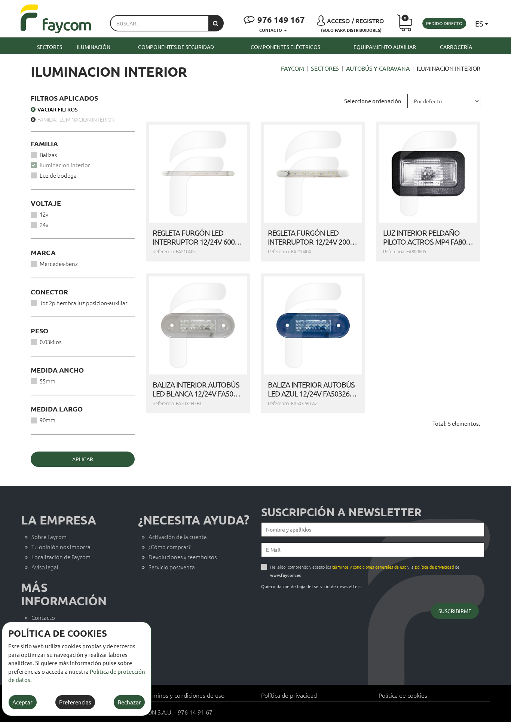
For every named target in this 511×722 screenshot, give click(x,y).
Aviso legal (44, 567)
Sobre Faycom (49, 537)
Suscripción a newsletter (341, 512)
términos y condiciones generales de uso (369, 567)
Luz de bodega (58, 175)
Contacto (43, 617)
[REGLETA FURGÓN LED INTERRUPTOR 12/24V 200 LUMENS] (313, 174)
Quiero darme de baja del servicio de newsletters (311, 586)
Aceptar (22, 702)
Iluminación (93, 46)
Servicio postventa (172, 567)
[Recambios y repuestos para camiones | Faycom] (56, 19)
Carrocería (456, 46)
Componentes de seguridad (176, 46)
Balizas (48, 155)
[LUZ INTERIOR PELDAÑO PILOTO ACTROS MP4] (428, 174)
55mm (47, 381)
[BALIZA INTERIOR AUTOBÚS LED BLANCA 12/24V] (198, 325)
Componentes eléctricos (285, 46)
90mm (47, 420)
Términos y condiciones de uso (184, 695)
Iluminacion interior (65, 165)
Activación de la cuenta (178, 537)
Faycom (292, 68)
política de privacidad (434, 567)
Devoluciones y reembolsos (183, 557)
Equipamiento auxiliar (385, 46)
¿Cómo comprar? (170, 547)
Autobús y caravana (378, 68)
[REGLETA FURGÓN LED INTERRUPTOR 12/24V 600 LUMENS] (198, 174)
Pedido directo (444, 23)
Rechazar (129, 702)
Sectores (49, 46)
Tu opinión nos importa (61, 547)
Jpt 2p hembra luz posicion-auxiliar (84, 303)
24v (44, 225)
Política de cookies (403, 695)
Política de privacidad (289, 695)
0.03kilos (50, 342)
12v (44, 214)
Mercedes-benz (59, 263)
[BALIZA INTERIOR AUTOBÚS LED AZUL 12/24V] (313, 325)
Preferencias (75, 702)
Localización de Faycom (61, 557)
